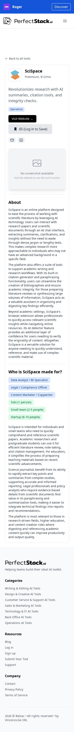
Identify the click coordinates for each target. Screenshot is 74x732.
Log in (9, 647)
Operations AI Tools (18, 623)
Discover (61, 7)
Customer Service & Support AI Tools (30, 600)
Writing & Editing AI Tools (22, 588)
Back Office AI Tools (18, 617)
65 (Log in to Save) (33, 129)
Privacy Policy (14, 689)
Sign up (10, 653)
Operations (16, 109)
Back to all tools (19, 58)
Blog (8, 642)
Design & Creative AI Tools (23, 594)
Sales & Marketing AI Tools (23, 606)
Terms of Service (16, 695)
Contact (10, 684)
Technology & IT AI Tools (21, 611)
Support (10, 665)
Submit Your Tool (16, 659)
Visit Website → (22, 119)
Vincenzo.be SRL (16, 720)
